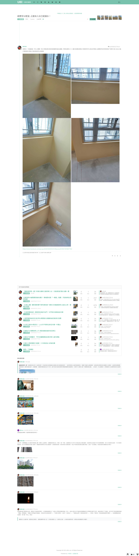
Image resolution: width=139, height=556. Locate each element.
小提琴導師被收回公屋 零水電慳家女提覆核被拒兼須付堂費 (42, 318)
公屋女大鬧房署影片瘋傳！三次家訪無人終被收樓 (39, 343)
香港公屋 (24, 46)
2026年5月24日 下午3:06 (36, 314)
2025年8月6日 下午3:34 (35, 320)
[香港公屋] (20, 292)
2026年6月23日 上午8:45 (36, 308)
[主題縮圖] (75, 299)
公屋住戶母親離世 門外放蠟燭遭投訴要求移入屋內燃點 (41, 337)
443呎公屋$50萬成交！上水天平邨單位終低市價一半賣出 (42, 324)
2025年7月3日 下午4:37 (35, 326)
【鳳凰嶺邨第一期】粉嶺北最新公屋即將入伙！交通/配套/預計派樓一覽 (46, 291)
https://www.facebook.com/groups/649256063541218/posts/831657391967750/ (47, 249)
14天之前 (32, 293)
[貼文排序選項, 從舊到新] (87, 19)
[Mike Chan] (20, 350)
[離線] (20, 47)
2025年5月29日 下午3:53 (36, 332)
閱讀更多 (120, 374)
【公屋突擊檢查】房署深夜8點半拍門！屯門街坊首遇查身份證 (43, 312)
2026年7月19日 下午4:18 (35, 301)
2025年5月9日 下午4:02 (35, 345)
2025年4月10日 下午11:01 (36, 351)
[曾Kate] (101, 349)
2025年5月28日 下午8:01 (35, 338)
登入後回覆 (92, 19)
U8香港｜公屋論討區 (73, 553)
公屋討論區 (27, 2)
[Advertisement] (66, 33)
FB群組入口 (60, 13)
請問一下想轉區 (28, 349)
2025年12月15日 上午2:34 (107, 349)
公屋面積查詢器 (78, 13)
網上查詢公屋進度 (68, 13)
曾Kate (21, 430)
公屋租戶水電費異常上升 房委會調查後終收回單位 (39, 331)
